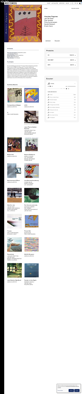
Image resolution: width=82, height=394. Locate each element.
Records (11, 3)
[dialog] (69, 388)
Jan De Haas (48, 18)
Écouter (57, 40)
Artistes (61, 3)
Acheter (48, 40)
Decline (71, 390)
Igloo (5, 1)
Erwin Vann (48, 26)
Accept (77, 390)
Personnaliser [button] (60, 390)
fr (75, 3)
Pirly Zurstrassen (50, 22)
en (77, 3)
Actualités (55, 3)
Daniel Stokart (49, 24)
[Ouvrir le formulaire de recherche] (70, 3)
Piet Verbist (48, 20)
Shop (48, 3)
